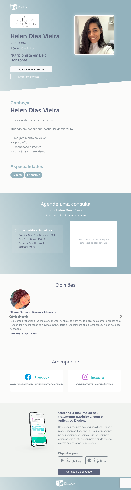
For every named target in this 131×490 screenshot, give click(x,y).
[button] (10, 316)
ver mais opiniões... (25, 333)
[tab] (37, 239)
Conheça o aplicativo (79, 471)
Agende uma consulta (31, 69)
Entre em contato (28, 76)
